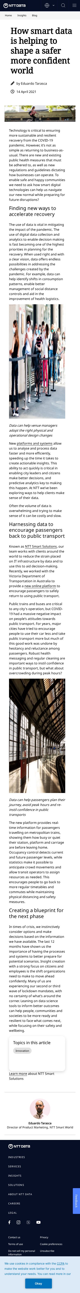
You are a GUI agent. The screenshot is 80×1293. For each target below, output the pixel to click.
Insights (15, 1175)
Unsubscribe (47, 1251)
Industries (16, 1157)
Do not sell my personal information (21, 1252)
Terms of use (15, 1244)
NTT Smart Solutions (41, 546)
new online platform (40, 586)
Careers (14, 1203)
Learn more (18, 1073)
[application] (40, 1274)
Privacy (44, 1237)
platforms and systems (35, 443)
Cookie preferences (51, 1244)
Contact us (14, 1237)
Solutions (16, 1185)
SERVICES (14, 1166)
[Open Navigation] (74, 5)
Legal (12, 1212)
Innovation (22, 1051)
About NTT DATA (20, 1194)
